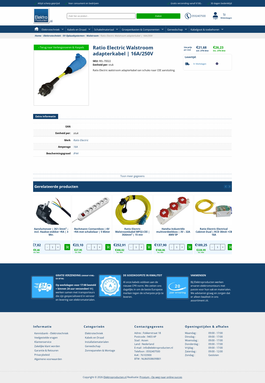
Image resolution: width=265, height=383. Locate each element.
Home (38, 36)
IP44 (75, 153)
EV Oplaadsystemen (73, 36)
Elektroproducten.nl (115, 377)
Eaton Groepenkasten (223, 39)
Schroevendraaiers (221, 39)
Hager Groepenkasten (223, 44)
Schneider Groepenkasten (225, 39)
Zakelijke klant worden (47, 346)
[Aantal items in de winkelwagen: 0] (226, 15)
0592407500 (199, 16)
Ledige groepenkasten (133, 39)
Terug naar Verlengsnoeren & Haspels (61, 47)
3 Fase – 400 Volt (175, 39)
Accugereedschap (176, 39)
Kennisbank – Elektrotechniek (51, 333)
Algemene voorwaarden (48, 359)
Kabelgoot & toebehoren (205, 29)
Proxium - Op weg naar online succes (161, 377)
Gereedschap (175, 29)
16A (75, 146)
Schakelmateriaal (104, 29)
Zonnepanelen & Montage (100, 350)
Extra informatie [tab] (45, 116)
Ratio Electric (80, 140)
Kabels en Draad (76, 29)
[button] (226, 186)
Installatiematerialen (97, 342)
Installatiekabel (75, 39)
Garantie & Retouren (46, 350)
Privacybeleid (42, 354)
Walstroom (92, 36)
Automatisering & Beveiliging (56, 39)
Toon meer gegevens (132, 176)
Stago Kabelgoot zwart (202, 39)
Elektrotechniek (51, 29)
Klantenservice (42, 342)
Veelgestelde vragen (46, 337)
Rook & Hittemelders (97, 39)
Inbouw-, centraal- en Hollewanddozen (105, 39)
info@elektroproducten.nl (158, 347)
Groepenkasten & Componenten (140, 29)
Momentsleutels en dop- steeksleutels (230, 44)
